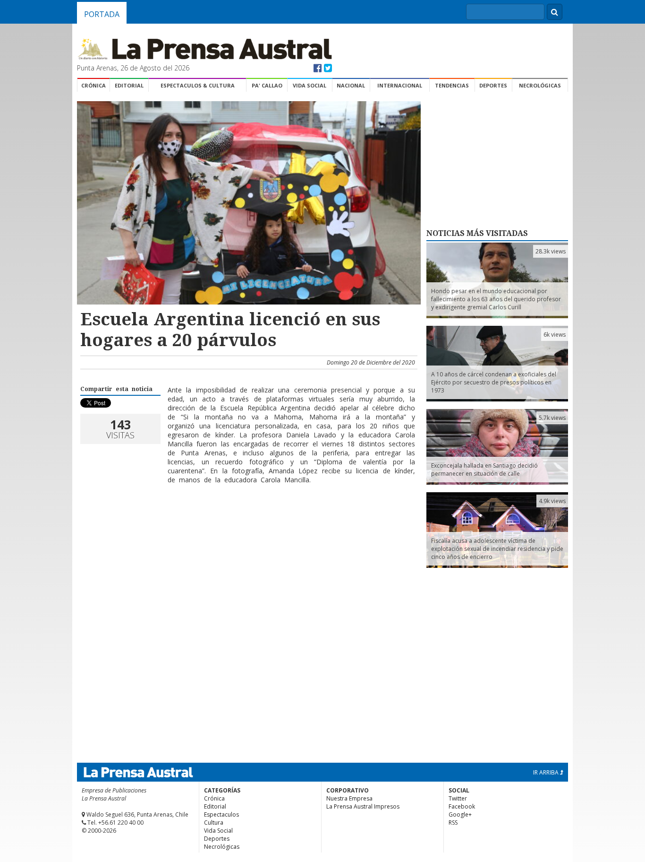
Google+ (460, 814)
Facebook (462, 806)
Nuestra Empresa (349, 798)
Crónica (93, 85)
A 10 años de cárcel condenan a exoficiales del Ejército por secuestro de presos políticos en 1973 (493, 382)
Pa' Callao (267, 85)
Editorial (129, 85)
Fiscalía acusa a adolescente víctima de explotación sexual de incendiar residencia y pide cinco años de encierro (497, 549)
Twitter (458, 798)
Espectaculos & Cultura (198, 85)
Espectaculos (221, 814)
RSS (453, 822)
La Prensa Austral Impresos (362, 806)
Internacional (399, 85)
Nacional (351, 85)
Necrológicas (540, 85)
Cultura (213, 822)
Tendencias (452, 85)
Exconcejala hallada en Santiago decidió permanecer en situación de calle (484, 469)
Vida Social (309, 85)
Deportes (493, 85)
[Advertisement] (247, 522)
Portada (101, 14)
